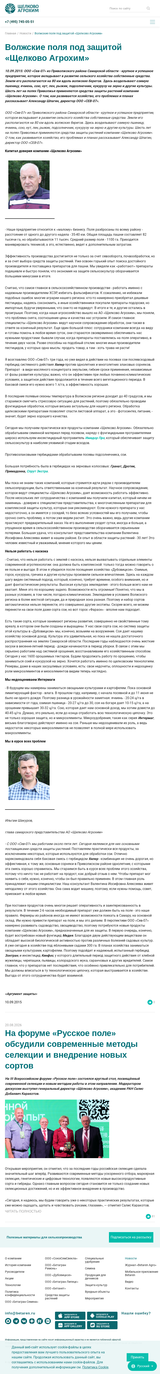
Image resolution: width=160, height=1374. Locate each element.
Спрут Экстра (37, 471)
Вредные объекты (97, 1291)
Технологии (13, 1285)
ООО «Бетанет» (55, 1288)
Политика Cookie (95, 1367)
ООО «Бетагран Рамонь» (55, 1266)
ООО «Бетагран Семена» (21, 1301)
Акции (9, 1278)
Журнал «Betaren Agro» (140, 1265)
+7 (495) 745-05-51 (19, 21)
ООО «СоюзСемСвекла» (61, 1258)
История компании (18, 1265)
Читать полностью (23, 1211)
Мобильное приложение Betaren (141, 1273)
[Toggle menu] (152, 22)
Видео (129, 1281)
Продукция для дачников (95, 1276)
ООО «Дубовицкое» (58, 1275)
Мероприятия (94, 1298)
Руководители (14, 1271)
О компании (13, 1258)
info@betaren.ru (20, 1313)
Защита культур (96, 1285)
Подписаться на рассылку (131, 1237)
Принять (137, 1357)
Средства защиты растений (57, 1296)
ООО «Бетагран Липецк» (61, 1281)
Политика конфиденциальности (20, 1293)
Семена (90, 1268)
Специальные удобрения (94, 1260)
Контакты (132, 1288)
